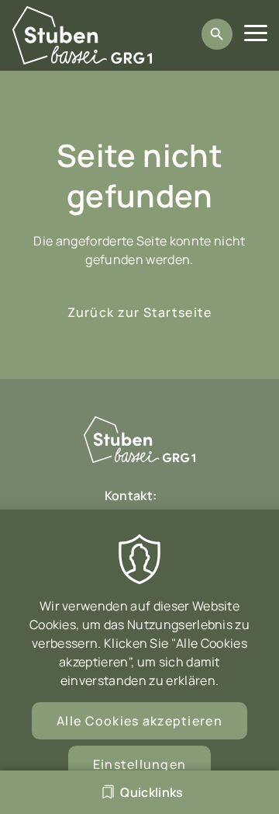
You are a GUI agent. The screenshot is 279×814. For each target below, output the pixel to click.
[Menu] (255, 35)
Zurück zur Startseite (139, 312)
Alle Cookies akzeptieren (139, 720)
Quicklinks (151, 792)
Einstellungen (140, 764)
